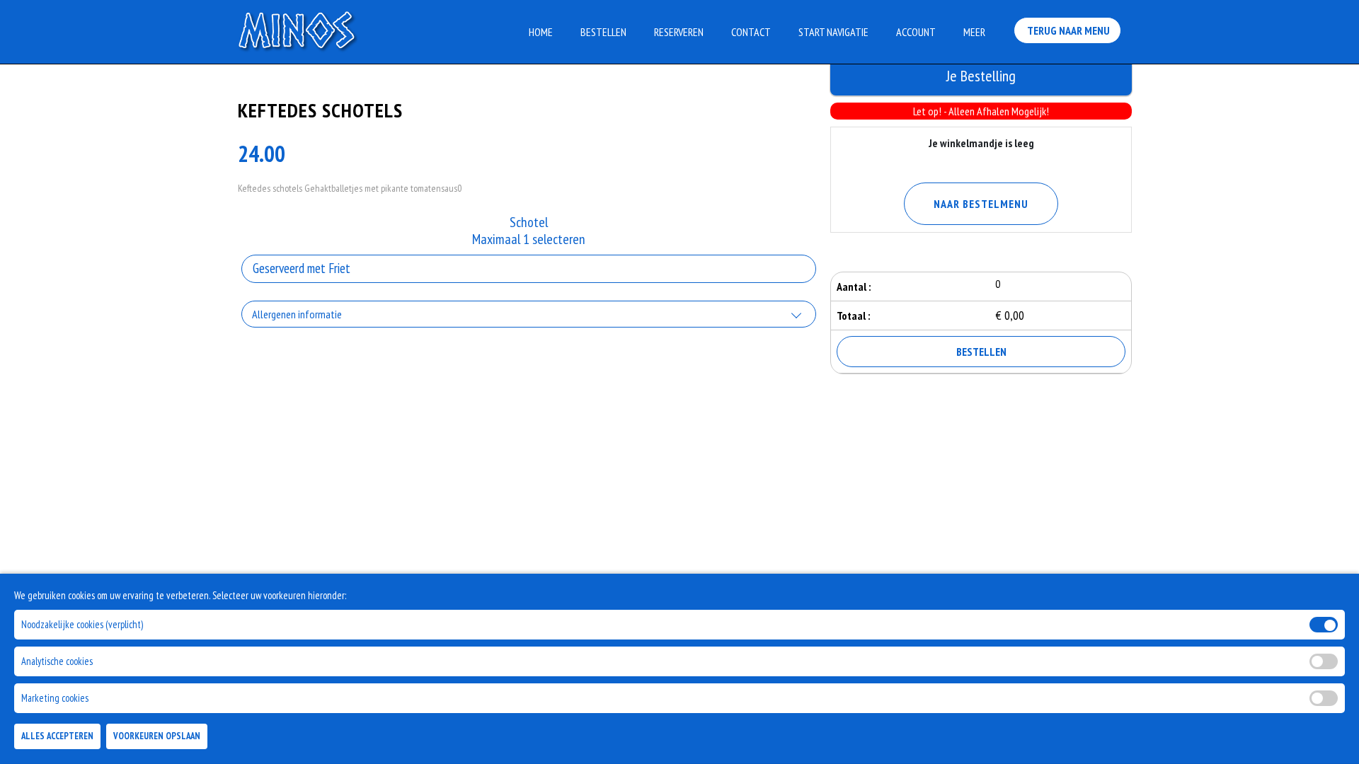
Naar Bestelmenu (981, 204)
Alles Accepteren (57, 737)
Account (916, 32)
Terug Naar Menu (1067, 30)
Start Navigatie (833, 32)
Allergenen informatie (297, 314)
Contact (751, 32)
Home (541, 32)
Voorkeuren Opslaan (156, 737)
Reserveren (679, 32)
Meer (974, 32)
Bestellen (603, 32)
